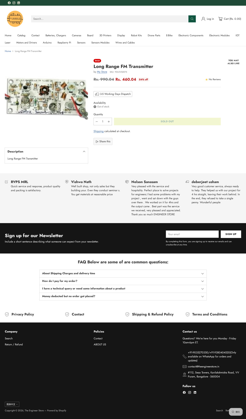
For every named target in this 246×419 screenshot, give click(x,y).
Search (9, 338)
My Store (102, 72)
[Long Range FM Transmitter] (46, 100)
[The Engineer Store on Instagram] (14, 3)
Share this (104, 141)
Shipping (99, 131)
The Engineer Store (34, 410)
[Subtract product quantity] (97, 121)
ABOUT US (100, 344)
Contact (98, 338)
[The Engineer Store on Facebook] (9, 3)
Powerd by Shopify (56, 410)
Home (8, 51)
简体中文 (11, 404)
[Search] (192, 18)
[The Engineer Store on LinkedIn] (18, 3)
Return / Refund (14, 344)
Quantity (98, 114)
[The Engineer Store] (15, 18)
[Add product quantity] (109, 121)
